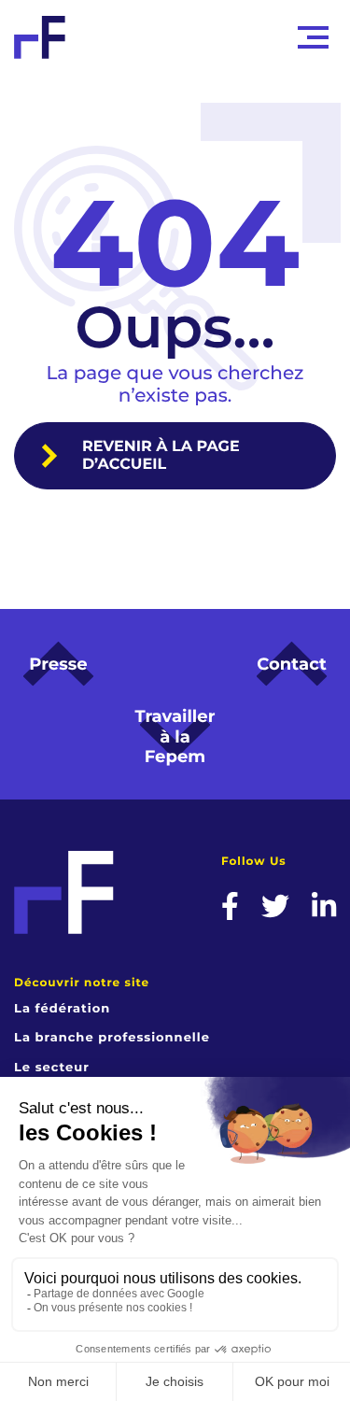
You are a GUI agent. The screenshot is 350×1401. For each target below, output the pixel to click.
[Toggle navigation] (313, 37)
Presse (58, 664)
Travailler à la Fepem (175, 736)
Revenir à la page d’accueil (161, 456)
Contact (292, 664)
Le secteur (52, 1067)
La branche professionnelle (112, 1037)
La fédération (62, 1008)
